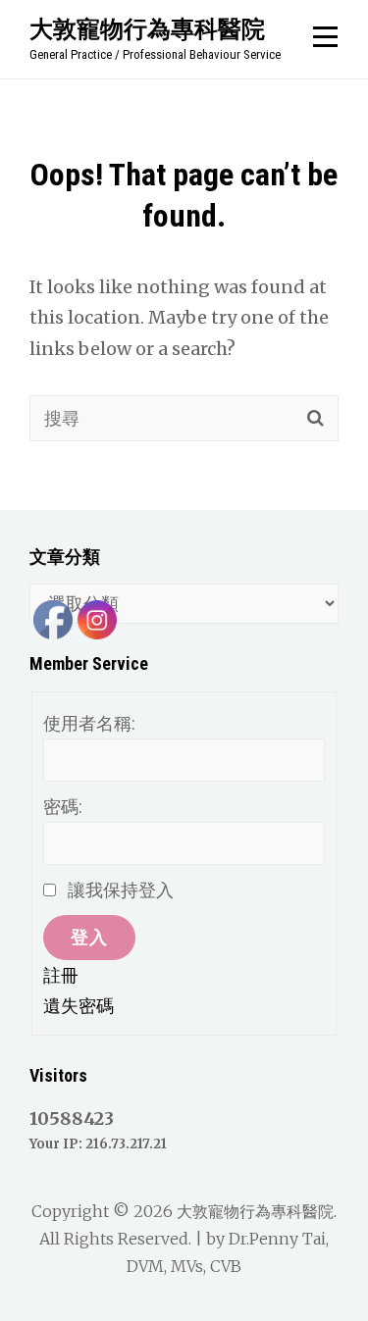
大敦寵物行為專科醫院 (147, 28)
